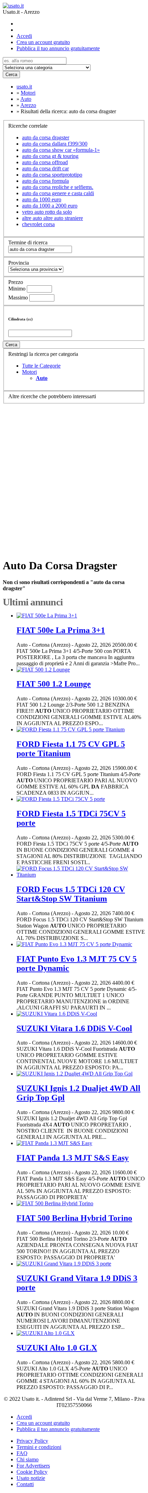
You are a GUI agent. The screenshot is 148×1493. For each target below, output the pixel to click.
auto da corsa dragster (45, 137)
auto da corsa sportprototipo (52, 175)
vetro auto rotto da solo (47, 212)
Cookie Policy (32, 1472)
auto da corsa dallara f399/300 (54, 144)
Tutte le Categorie (41, 366)
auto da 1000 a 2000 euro (49, 206)
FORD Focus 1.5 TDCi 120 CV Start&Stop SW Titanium (71, 894)
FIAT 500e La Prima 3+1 (61, 630)
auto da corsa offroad (45, 162)
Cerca (11, 74)
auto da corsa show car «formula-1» (61, 150)
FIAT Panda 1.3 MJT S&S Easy (73, 1157)
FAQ (22, 1453)
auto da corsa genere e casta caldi (58, 193)
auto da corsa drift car (45, 168)
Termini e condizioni (39, 1447)
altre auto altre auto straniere (52, 218)
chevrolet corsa (38, 224)
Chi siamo (28, 1459)
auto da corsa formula (45, 181)
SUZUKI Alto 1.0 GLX (57, 1347)
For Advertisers (33, 1466)
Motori (29, 372)
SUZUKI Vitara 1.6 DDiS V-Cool (74, 1028)
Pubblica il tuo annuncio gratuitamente (58, 48)
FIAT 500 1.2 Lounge (54, 683)
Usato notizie (31, 1478)
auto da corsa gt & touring (50, 156)
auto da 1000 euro (41, 199)
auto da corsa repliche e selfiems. (57, 187)
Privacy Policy (32, 1441)
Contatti (25, 1484)
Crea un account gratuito (43, 42)
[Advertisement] (74, 478)
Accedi (24, 36)
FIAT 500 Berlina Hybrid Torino (74, 1218)
